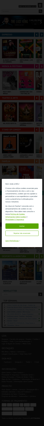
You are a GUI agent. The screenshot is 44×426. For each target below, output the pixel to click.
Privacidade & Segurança (14, 219)
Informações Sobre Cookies (15, 217)
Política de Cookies (17, 214)
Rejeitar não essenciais (22, 233)
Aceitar (22, 226)
